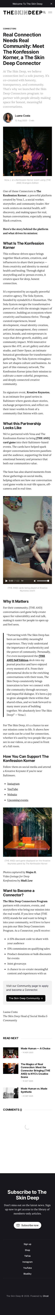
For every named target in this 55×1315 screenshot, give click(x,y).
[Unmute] (35, 581)
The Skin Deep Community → (26, 998)
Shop (27, 1250)
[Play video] (27, 540)
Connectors (9, 28)
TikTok (27, 1256)
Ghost (46, 1296)
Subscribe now (29, 1225)
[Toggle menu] (50, 12)
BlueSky (27, 1273)
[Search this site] (44, 12)
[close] (51, 3)
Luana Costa (22, 115)
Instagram (27, 1261)
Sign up (27, 1244)
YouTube (27, 1268)
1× (22, 581)
